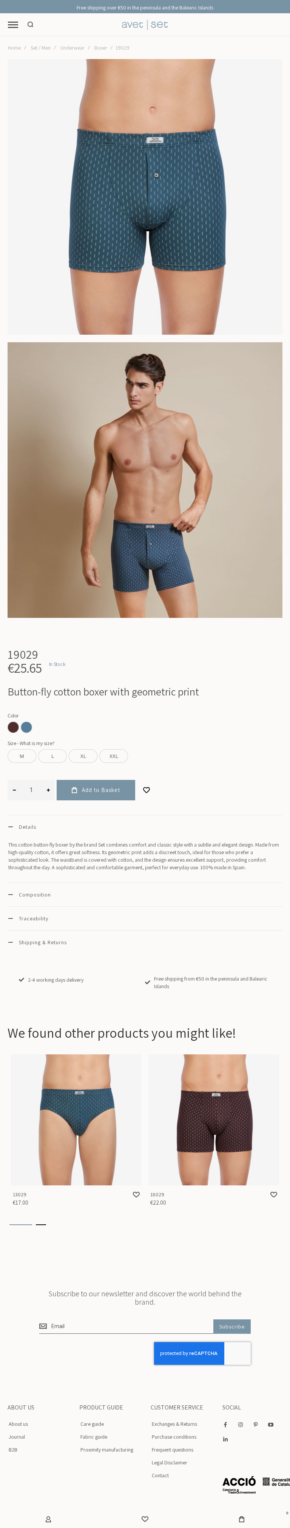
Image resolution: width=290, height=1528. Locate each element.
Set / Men (41, 47)
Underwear (72, 47)
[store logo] (145, 25)
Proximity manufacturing (106, 1449)
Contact (160, 1475)
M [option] (22, 756)
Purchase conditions (174, 1436)
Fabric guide (93, 1436)
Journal (17, 1436)
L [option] (52, 756)
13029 (76, 1119)
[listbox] (145, 728)
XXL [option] (114, 756)
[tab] (145, 827)
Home (14, 47)
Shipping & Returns (43, 942)
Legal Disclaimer (169, 1462)
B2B (13, 1449)
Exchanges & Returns (174, 1423)
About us (18, 1423)
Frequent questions (172, 1449)
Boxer (100, 47)
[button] (136, 1194)
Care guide (92, 1423)
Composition (35, 894)
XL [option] (83, 756)
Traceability (33, 918)
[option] (13, 727)
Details (27, 826)
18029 (213, 1119)
